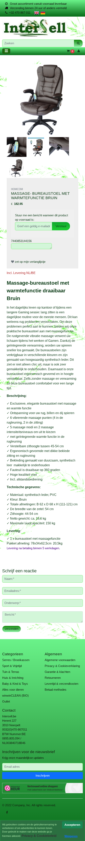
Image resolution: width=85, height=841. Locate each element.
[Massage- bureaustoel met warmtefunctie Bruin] (42, 99)
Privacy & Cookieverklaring (62, 666)
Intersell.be (9, 716)
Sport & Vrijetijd (12, 666)
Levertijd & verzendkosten (61, 683)
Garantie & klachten (57, 671)
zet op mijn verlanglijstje (29, 261)
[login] (78, 51)
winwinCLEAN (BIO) (15, 695)
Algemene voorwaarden (60, 660)
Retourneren (53, 677)
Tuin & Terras (10, 671)
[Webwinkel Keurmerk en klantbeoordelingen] (42, 788)
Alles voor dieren (13, 689)
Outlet (6, 701)
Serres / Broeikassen (15, 660)
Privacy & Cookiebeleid (39, 835)
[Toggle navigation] (6, 51)
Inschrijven (43, 775)
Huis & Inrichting (12, 677)
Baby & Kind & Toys (15, 683)
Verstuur (61, 226)
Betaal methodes (55, 689)
